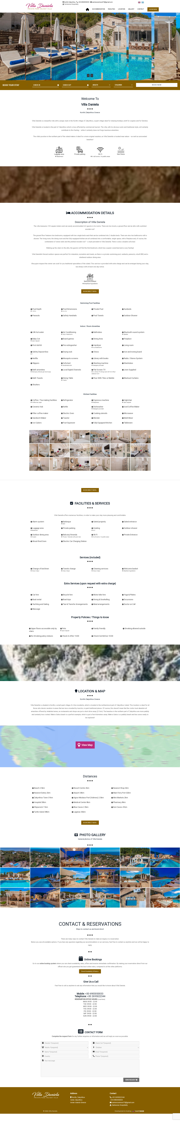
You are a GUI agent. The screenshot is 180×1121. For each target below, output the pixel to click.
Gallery (131, 9)
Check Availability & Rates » (90, 971)
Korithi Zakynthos (70, 2)
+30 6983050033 (83, 2)
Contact (140, 9)
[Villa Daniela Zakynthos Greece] (39, 436)
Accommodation (98, 9)
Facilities (111, 9)
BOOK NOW (153, 9)
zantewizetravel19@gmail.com (102, 2)
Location (121, 9)
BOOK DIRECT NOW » (90, 291)
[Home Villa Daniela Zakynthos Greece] (87, 9)
